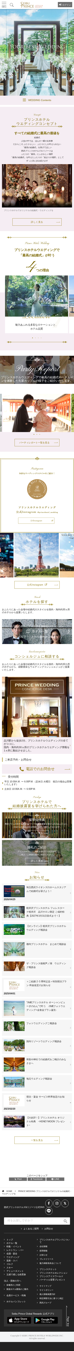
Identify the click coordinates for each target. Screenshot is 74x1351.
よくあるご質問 (31, 1228)
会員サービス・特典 (16, 1295)
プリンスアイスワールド (51, 1276)
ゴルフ (9, 1264)
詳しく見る (37, 222)
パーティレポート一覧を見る (34, 442)
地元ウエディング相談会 (39, 1078)
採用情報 (43, 1251)
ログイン (66, 5)
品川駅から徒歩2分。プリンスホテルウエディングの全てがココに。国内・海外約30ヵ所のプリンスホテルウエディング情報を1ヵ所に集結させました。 (37, 745)
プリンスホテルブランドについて (55, 1240)
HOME (9, 1191)
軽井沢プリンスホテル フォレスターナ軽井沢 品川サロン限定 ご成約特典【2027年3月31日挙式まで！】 (45, 912)
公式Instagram (35, 584)
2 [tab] (32, 82)
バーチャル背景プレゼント (52, 1279)
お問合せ (48, 1228)
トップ (9, 1239)
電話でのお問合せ (40, 768)
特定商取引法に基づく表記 (51, 1298)
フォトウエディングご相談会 (41, 1023)
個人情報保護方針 (47, 1294)
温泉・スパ (11, 1260)
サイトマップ (45, 1286)
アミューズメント (15, 1271)
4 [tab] (38, 82)
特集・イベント (14, 1246)
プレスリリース (46, 1259)
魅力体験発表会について (50, 1263)
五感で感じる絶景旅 (16, 1274)
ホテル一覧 (11, 1243)
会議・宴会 (11, 1253)
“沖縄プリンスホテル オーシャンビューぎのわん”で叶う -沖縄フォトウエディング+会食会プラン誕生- (45, 1006)
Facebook (38, 1179)
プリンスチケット (48, 1269)
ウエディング (12, 1257)
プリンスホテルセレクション (54, 1273)
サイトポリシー (46, 1290)
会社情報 (43, 1246)
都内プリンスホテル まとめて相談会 (46, 944)
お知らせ (43, 1255)
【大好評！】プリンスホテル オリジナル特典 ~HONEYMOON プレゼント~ (45, 1121)
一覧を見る (37, 1140)
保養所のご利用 (13, 1285)
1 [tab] (29, 82)
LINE (56, 1179)
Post (19, 1179)
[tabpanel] (37, 52)
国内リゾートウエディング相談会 (43, 1041)
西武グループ (45, 1303)
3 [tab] (35, 82)
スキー (9, 1267)
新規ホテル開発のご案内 (17, 1289)
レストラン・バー (15, 1250)
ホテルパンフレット (16, 1301)
